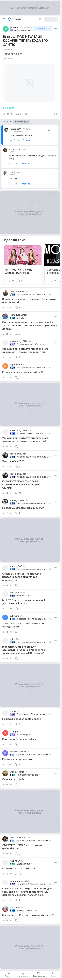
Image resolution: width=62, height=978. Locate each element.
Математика (23, 860)
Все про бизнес (25, 907)
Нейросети (22, 592)
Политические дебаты (28, 341)
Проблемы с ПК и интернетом (32, 711)
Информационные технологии (23, 30)
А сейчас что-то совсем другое (32, 430)
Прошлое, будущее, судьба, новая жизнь (32, 880)
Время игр (22, 731)
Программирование (27, 771)
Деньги (20, 314)
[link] (22, 260)
